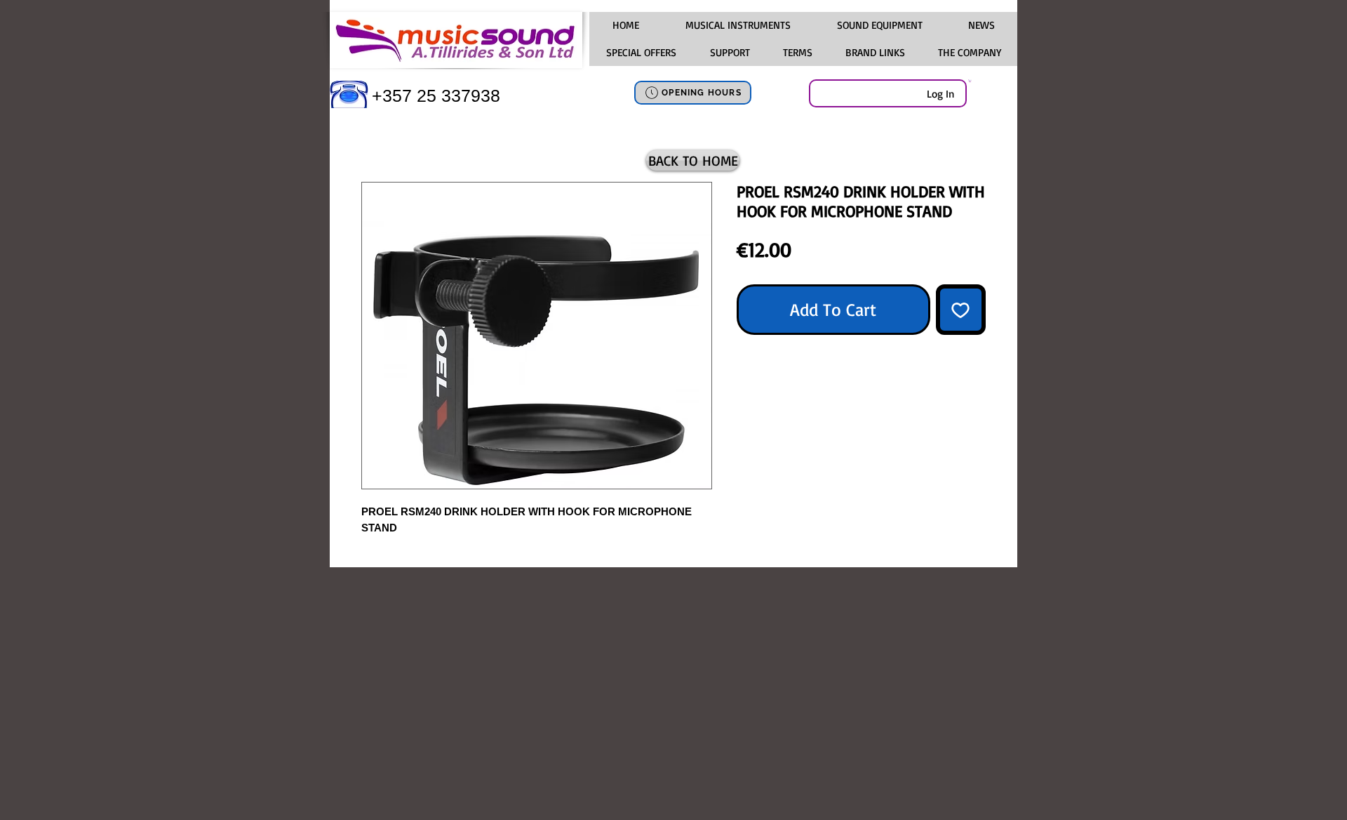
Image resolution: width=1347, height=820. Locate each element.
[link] (970, 80)
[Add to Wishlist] (961, 309)
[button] (737, 25)
